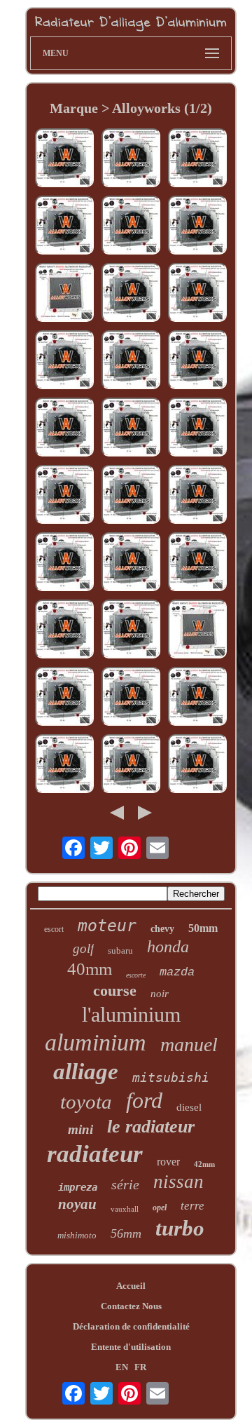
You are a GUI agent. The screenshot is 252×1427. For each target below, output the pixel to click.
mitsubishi (170, 1077)
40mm (89, 968)
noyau (77, 1204)
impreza (77, 1187)
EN (121, 1367)
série (125, 1184)
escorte (136, 975)
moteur (107, 926)
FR (140, 1367)
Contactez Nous (131, 1306)
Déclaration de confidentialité (131, 1326)
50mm (203, 928)
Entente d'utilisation (131, 1346)
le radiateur (151, 1126)
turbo (179, 1228)
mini (80, 1129)
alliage (85, 1071)
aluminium (95, 1042)
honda (168, 947)
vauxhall (125, 1209)
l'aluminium (131, 1014)
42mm (204, 1164)
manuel (189, 1044)
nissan (178, 1181)
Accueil (131, 1285)
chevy (162, 929)
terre (192, 1205)
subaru (120, 950)
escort (54, 929)
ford (144, 1100)
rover (168, 1162)
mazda (177, 972)
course (114, 990)
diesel (189, 1107)
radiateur (95, 1154)
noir (159, 993)
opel (160, 1207)
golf (83, 948)
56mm (126, 1233)
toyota (86, 1101)
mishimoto (77, 1235)
